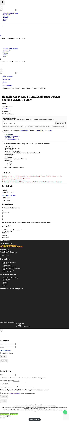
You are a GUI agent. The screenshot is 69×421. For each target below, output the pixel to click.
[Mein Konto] (1, 6)
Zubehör (5, 19)
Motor (5, 82)
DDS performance (8, 76)
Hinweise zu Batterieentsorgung (11, 268)
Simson (50, 130)
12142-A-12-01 (39, 130)
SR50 (14, 195)
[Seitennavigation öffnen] (2, 2)
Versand (7, 108)
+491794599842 (6, 251)
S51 (8, 195)
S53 (11, 195)
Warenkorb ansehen (4, 414)
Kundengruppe (6, 380)
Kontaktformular (4, 249)
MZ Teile (5, 16)
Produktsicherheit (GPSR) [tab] (12, 139)
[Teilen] (6, 416)
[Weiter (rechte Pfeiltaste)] (4, 418)
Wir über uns (6, 263)
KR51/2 (4, 195)
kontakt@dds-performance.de (9, 252)
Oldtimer (5, 17)
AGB (19, 325)
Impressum (21, 323)
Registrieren (4, 361)
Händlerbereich (7, 265)
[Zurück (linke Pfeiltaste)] (1, 418)
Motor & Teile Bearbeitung (10, 13)
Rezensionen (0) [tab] (9, 137)
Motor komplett (7, 85)
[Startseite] (17, 34)
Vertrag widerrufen (35, 419)
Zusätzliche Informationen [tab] (12, 136)
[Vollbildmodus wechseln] (4, 416)
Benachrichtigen (60, 123)
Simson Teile (6, 14)
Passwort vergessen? (5, 350)
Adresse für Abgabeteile (9, 262)
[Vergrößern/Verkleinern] (1, 416)
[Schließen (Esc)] (9, 416)
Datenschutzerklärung (23, 326)
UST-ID (5, 383)
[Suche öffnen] (1, 8)
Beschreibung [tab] (9, 134)
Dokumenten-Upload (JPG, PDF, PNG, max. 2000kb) (17, 390)
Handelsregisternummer (9, 387)
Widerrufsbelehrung (8, 270)
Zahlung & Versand (8, 271)
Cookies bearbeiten (5, 255)
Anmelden (3, 356)
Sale (4, 20)
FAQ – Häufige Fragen (9, 266)
